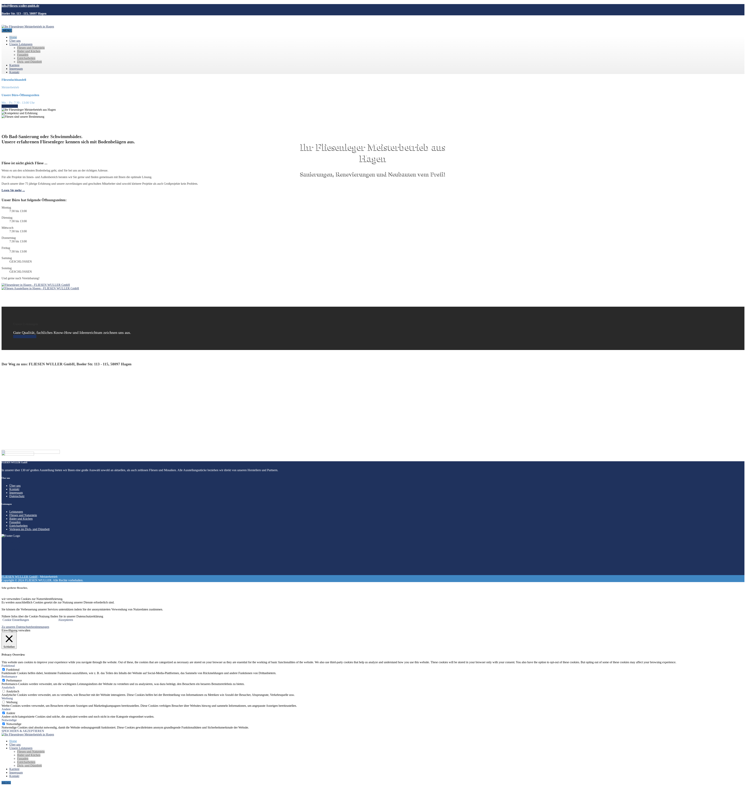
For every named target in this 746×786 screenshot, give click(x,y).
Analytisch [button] (8, 687)
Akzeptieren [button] (65, 619)
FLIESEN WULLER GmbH (19, 576)
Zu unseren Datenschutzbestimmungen (25, 626)
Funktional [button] (8, 665)
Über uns (15, 40)
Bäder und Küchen (28, 51)
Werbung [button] (7, 698)
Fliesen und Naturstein (31, 47)
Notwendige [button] (9, 720)
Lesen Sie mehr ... (13, 190)
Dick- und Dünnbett (29, 61)
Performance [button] (9, 676)
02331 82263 (10, 106)
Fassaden (22, 54)
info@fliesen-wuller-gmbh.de (20, 572)
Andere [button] (6, 709)
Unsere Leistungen (20, 44)
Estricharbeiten (26, 58)
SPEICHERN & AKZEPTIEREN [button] (23, 731)
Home (13, 37)
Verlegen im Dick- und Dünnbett (29, 529)
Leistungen (16, 511)
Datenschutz (16, 496)
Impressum (16, 68)
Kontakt (14, 72)
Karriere (14, 65)
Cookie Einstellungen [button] (16, 619)
